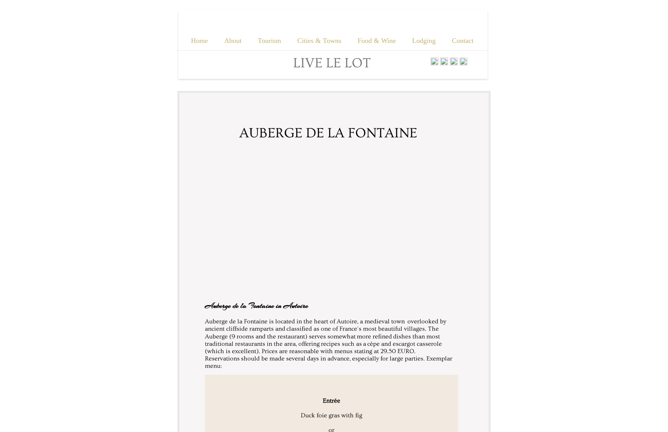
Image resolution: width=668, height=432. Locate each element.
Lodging (424, 40)
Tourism (269, 40)
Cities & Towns (319, 40)
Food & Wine (377, 40)
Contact (463, 40)
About (233, 40)
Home (199, 40)
